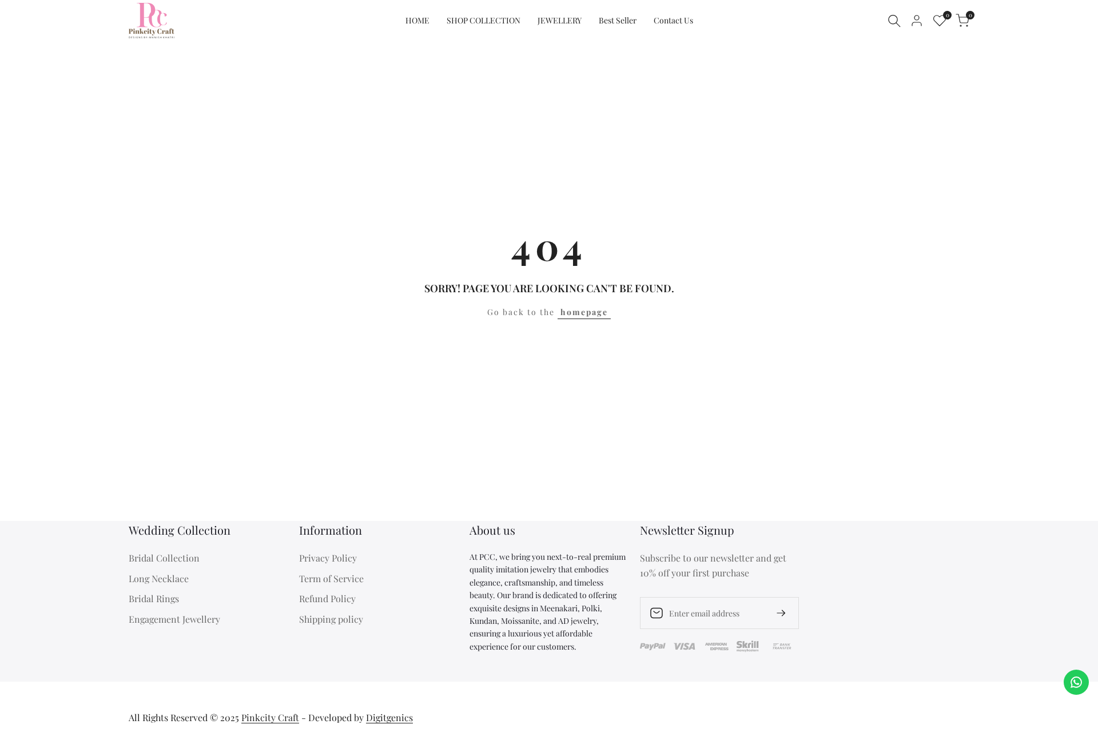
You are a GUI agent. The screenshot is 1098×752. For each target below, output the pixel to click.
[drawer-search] (894, 20)
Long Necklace (159, 578)
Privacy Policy (328, 558)
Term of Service (331, 578)
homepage (584, 312)
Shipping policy (331, 619)
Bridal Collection (164, 558)
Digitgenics (389, 717)
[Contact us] (1076, 682)
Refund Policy (327, 598)
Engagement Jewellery (174, 619)
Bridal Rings (154, 598)
